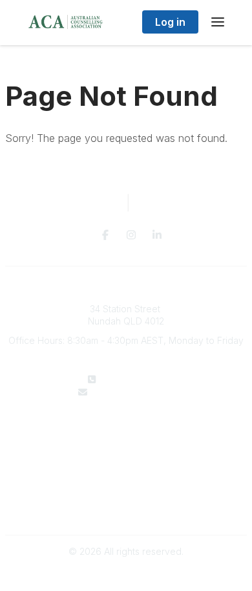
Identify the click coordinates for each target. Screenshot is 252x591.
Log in (170, 21)
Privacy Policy (126, 495)
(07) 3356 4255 (134, 379)
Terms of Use (126, 508)
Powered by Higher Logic (126, 574)
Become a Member (126, 456)
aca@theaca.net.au (134, 391)
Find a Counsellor (126, 443)
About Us (126, 430)
